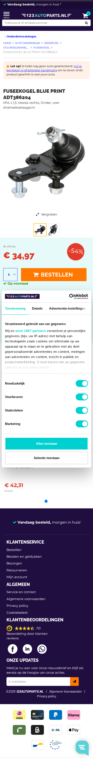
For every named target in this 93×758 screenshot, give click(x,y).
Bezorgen (14, 563)
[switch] (82, 396)
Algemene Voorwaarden (65, 691)
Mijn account (16, 577)
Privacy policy (17, 606)
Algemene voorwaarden (25, 599)
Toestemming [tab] (15, 308)
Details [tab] (37, 308)
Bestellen (56, 274)
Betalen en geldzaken (24, 556)
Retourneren (16, 570)
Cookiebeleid (16, 612)
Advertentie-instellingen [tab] (67, 308)
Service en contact (21, 592)
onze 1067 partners (30, 331)
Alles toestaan (46, 443)
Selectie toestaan (46, 458)
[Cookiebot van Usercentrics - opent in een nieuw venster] (69, 296)
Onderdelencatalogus (21, 36)
